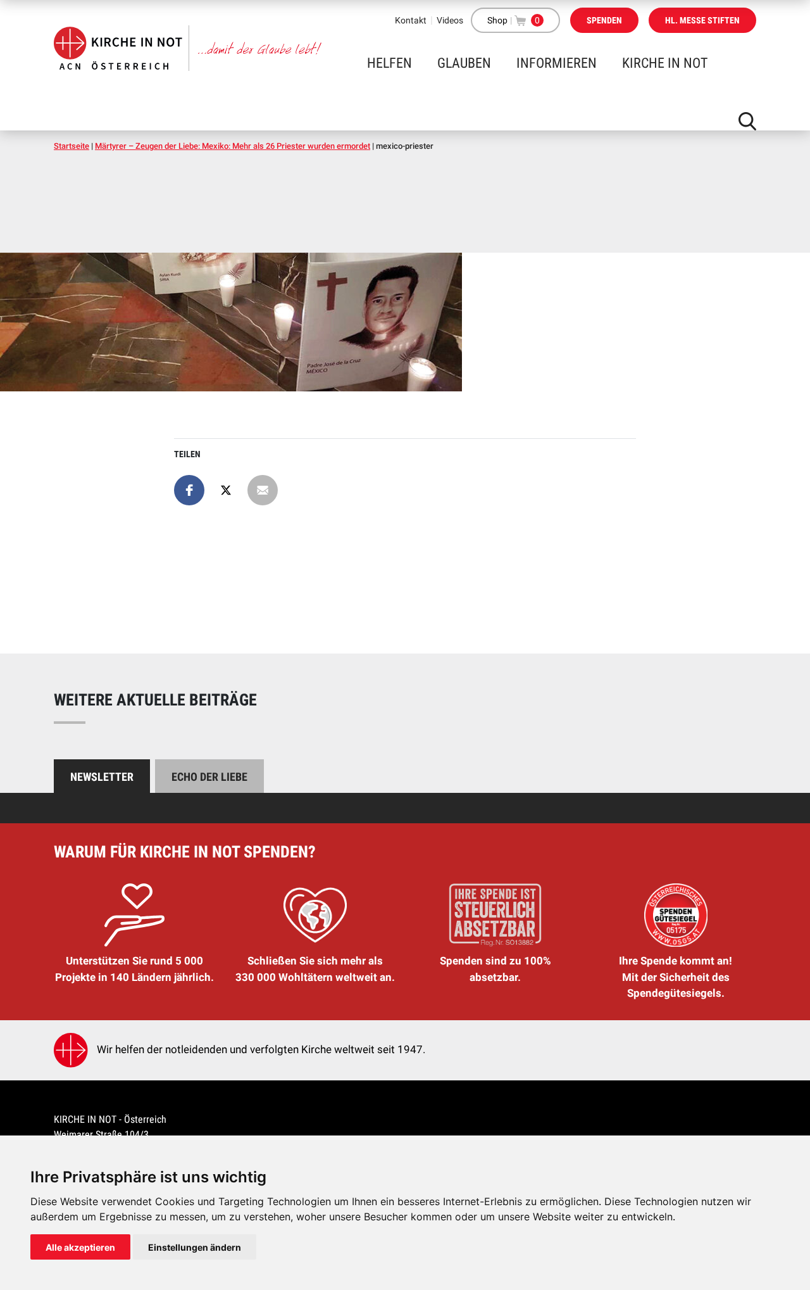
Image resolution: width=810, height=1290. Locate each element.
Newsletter (102, 776)
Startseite (71, 146)
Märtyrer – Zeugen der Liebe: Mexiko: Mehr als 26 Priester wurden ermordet (232, 146)
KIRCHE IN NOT (664, 63)
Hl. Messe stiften (702, 20)
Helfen (389, 63)
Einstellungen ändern (194, 1247)
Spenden (604, 20)
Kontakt (411, 20)
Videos (450, 20)
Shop (497, 20)
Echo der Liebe (209, 776)
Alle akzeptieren (80, 1247)
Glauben (464, 63)
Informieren (556, 63)
